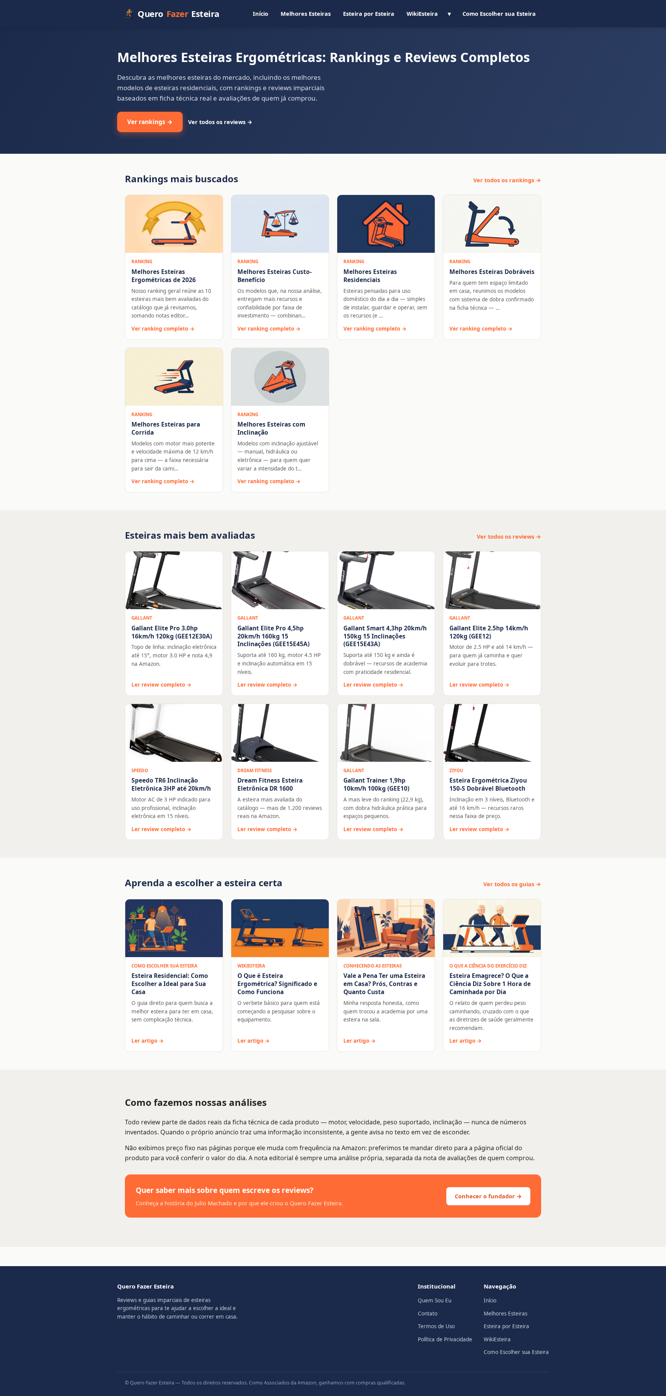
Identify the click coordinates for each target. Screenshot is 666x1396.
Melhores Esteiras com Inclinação (271, 428)
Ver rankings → (150, 122)
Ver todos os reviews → (220, 122)
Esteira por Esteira (368, 13)
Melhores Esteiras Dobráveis (492, 271)
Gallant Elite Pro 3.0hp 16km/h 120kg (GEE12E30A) (171, 632)
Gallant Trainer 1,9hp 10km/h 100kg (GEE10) (376, 784)
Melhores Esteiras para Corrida (165, 428)
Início (260, 13)
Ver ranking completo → (163, 328)
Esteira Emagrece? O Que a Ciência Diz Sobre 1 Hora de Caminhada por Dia (490, 983)
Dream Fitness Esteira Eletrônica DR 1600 (270, 784)
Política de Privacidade (445, 1339)
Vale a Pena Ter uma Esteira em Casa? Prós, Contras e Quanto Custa (384, 983)
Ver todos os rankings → (507, 180)
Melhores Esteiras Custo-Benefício (274, 275)
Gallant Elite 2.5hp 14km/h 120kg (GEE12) (488, 632)
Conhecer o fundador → (488, 1196)
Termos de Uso (436, 1326)
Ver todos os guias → (512, 884)
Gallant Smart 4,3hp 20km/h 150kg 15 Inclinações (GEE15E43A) (385, 636)
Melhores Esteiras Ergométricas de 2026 (163, 275)
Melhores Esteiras (306, 13)
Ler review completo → (161, 684)
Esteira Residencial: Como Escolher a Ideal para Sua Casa (169, 983)
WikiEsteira (422, 13)
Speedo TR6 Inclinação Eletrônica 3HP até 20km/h (171, 784)
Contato (427, 1313)
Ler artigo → (147, 1040)
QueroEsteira (178, 13)
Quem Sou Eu (434, 1300)
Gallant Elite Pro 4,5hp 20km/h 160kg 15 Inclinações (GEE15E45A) (273, 636)
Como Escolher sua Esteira (499, 13)
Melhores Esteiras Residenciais (370, 275)
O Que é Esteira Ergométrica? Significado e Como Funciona (277, 983)
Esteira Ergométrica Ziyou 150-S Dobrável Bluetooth (488, 784)
